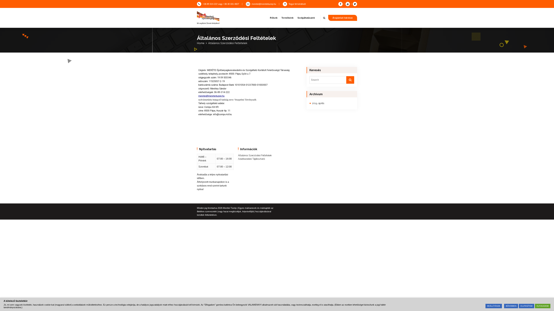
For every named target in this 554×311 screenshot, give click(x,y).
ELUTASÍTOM (527, 306)
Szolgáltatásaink (306, 18)
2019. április (318, 103)
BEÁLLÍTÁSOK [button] (493, 306)
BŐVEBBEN (511, 306)
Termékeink (287, 18)
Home (200, 43)
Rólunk (273, 18)
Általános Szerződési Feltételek (255, 155)
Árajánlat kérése (343, 18)
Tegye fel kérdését (297, 4)
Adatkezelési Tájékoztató (251, 159)
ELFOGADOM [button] (543, 306)
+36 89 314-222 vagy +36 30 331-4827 (221, 4)
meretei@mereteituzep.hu (264, 4)
